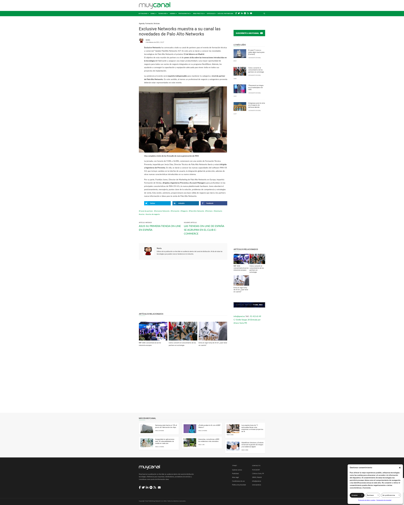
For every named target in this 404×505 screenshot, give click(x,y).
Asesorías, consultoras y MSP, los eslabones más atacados (208, 440)
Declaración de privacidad (383, 500)
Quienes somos (237, 470)
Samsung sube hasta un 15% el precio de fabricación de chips (166, 426)
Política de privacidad (239, 485)
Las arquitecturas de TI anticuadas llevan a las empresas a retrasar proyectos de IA (252, 428)
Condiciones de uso (238, 481)
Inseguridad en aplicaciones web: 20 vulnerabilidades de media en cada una (164, 441)
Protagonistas (184, 13)
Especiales (211, 13)
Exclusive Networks (162, 211)
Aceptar (355, 495)
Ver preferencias (388, 495)
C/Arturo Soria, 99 (258, 473)
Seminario (218, 211)
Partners (209, 211)
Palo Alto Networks (197, 211)
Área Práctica (198, 13)
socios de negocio (153, 214)
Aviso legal (235, 477)
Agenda (172, 13)
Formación (149, 24)
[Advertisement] (183, 287)
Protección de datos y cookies (366, 500)
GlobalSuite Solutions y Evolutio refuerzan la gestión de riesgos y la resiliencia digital (252, 445)
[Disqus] (183, 381)
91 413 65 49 (255, 316)
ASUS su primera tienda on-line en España (160, 228)
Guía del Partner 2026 (225, 13)
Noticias (157, 24)
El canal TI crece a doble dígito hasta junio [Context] (256, 52)
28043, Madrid (257, 477)
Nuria (159, 248)
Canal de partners (146, 211)
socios (142, 214)
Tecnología (162, 13)
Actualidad (143, 13)
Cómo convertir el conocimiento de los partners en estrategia (256, 70)
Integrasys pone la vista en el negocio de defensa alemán (256, 105)
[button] (400, 468)
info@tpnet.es (239, 316)
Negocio (185, 211)
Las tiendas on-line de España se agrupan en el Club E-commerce (204, 230)
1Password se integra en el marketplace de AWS (255, 87)
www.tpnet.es (256, 485)
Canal (152, 13)
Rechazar (370, 495)
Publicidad (235, 473)
